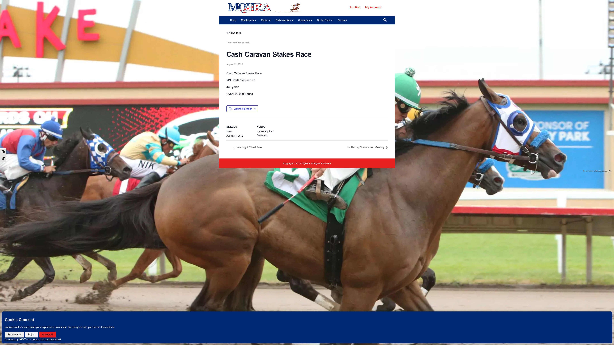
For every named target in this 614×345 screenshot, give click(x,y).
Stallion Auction (283, 20)
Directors (342, 20)
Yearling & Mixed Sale (249, 147)
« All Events (233, 32)
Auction (355, 7)
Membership (247, 20)
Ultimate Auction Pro (603, 171)
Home (233, 20)
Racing (264, 20)
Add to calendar (243, 108)
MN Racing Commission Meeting (365, 147)
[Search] (384, 20)
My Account (373, 7)
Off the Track (323, 20)
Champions (304, 20)
